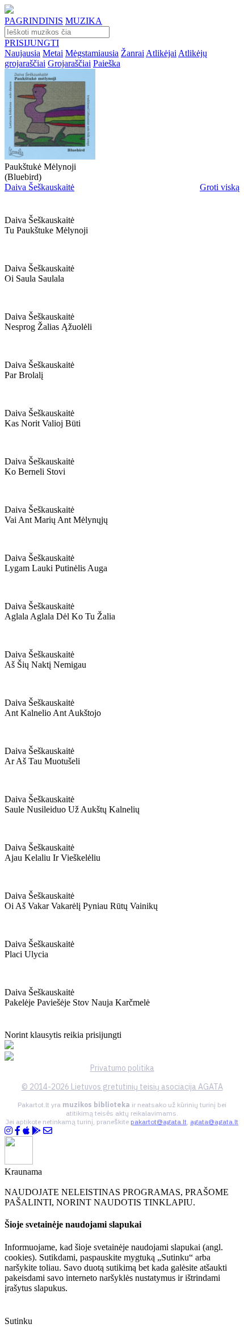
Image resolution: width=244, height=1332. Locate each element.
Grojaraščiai (69, 63)
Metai (53, 53)
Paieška (106, 63)
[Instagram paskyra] (8, 1131)
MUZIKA (83, 21)
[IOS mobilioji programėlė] (26, 1131)
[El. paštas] (47, 1131)
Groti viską (219, 187)
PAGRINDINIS (34, 21)
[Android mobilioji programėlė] (36, 1131)
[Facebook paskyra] (17, 1131)
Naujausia (22, 53)
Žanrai (132, 53)
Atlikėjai (161, 53)
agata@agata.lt (214, 1121)
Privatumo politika (122, 1068)
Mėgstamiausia (92, 53)
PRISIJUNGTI (32, 43)
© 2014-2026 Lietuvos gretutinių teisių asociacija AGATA (122, 1087)
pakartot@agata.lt (159, 1121)
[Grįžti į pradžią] (9, 10)
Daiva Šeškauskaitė (39, 187)
